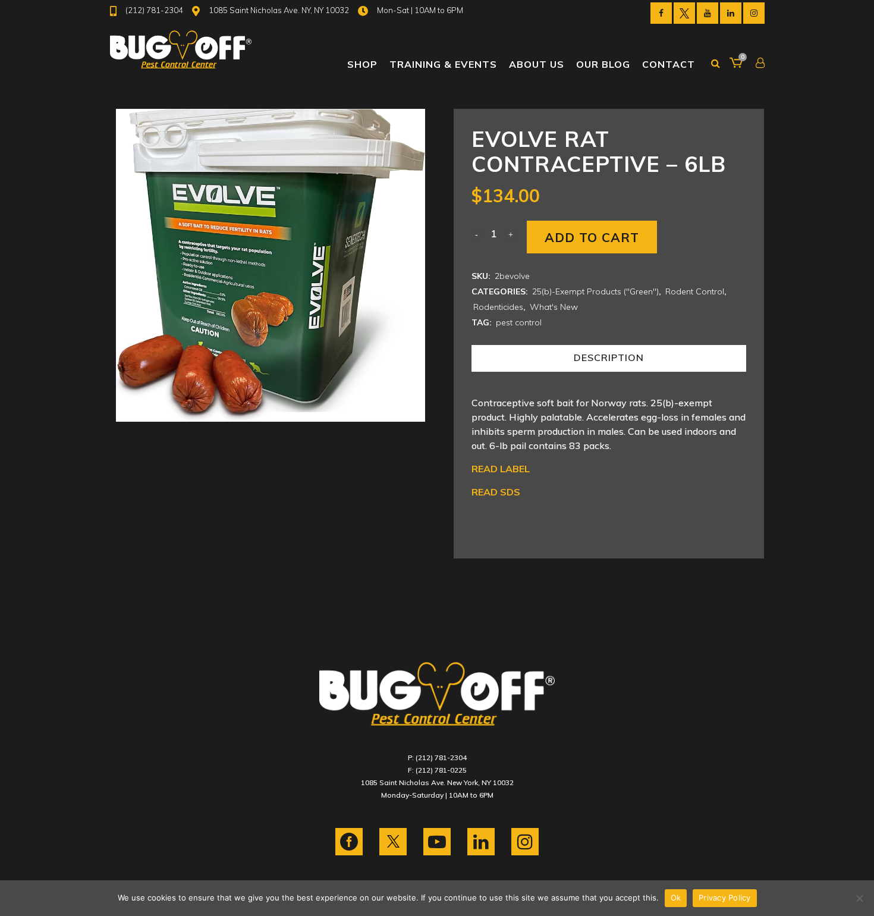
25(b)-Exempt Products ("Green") (595, 291)
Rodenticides (498, 307)
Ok (676, 897)
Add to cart (592, 237)
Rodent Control (694, 291)
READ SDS (495, 492)
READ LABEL (500, 469)
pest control (519, 322)
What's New (554, 307)
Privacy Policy (725, 897)
